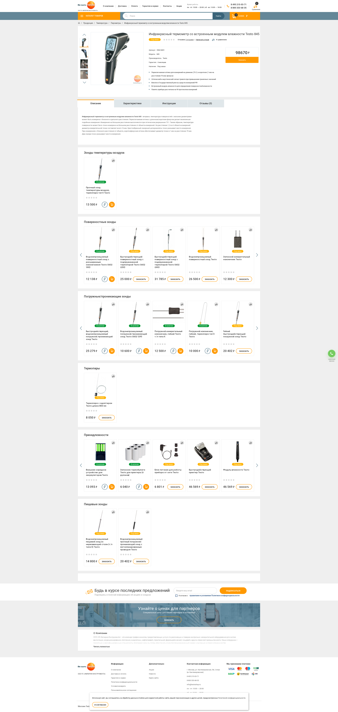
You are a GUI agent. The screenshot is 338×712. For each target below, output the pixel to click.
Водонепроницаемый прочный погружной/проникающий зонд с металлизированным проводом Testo (131, 544)
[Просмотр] (100, 170)
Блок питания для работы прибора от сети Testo (168, 471)
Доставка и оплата (118, 674)
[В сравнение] (113, 160)
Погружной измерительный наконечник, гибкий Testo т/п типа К (168, 334)
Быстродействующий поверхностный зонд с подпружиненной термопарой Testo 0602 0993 (167, 262)
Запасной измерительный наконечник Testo (236, 258)
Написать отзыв (202, 40)
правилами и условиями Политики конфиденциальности (215, 596)
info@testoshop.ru (194, 684)
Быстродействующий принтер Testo (200, 471)
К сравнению (221, 40)
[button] (81, 255)
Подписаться (233, 590)
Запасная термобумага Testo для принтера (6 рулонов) (132, 472)
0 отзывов (190, 40)
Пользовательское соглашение (123, 690)
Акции (151, 670)
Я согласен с (209, 596)
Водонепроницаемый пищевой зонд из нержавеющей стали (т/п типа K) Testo (99, 543)
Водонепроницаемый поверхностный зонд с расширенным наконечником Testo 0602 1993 (99, 262)
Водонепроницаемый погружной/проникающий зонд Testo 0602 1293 (133, 334)
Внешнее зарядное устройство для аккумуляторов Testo (97, 472)
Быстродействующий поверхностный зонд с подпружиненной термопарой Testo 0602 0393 (132, 262)
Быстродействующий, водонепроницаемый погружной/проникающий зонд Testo (99, 335)
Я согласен (100, 705)
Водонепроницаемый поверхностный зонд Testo (203, 258)
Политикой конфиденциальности (231, 698)
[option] (84, 42)
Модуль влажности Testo (236, 470)
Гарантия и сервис (118, 678)
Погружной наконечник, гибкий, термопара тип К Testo (202, 334)
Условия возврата (118, 686)
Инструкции (169, 103)
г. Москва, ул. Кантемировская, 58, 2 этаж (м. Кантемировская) (203, 671)
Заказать (242, 60)
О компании (116, 670)
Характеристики (132, 103)
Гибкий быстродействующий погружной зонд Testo (234, 334)
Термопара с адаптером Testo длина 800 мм (99, 404)
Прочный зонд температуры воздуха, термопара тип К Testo (98, 190)
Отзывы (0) (205, 103)
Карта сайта (153, 678)
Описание (95, 103)
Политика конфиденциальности (124, 682)
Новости (152, 674)
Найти (218, 16)
